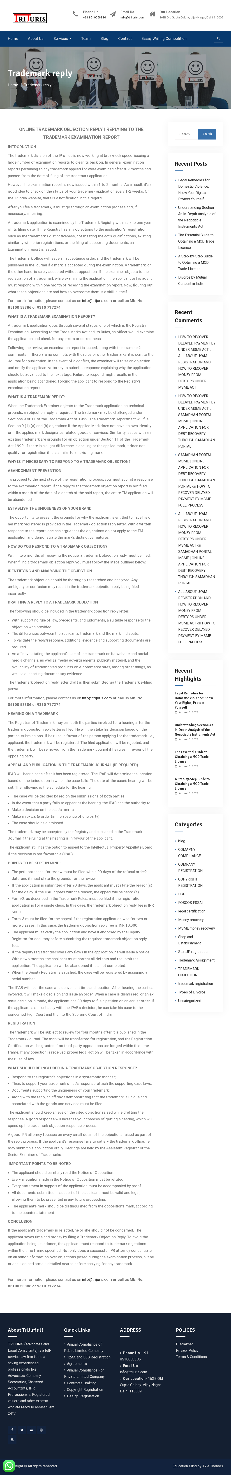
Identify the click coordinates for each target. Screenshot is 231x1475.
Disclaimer (184, 1344)
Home (13, 38)
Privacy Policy (187, 1350)
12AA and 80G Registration (89, 1357)
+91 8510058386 (94, 17)
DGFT (182, 894)
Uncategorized (189, 1001)
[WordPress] (41, 1430)
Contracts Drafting (82, 1383)
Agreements (77, 1364)
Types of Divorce (191, 992)
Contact (125, 38)
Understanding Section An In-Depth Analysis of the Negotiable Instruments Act (195, 729)
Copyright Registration (85, 1389)
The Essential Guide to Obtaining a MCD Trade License (196, 241)
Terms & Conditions (191, 1357)
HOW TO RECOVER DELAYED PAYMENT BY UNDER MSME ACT (196, 343)
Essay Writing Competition (164, 38)
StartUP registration (193, 952)
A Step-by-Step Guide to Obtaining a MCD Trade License (195, 262)
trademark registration (195, 984)
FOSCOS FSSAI (190, 903)
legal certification (191, 911)
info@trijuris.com (132, 17)
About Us (36, 38)
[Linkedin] (31, 1430)
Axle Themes (212, 1466)
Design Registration (83, 1396)
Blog (104, 38)
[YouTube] (12, 1439)
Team (86, 38)
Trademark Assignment (196, 960)
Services (60, 38)
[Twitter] (22, 1430)
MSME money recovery (196, 928)
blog (181, 841)
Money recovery (191, 920)
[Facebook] (12, 1430)
